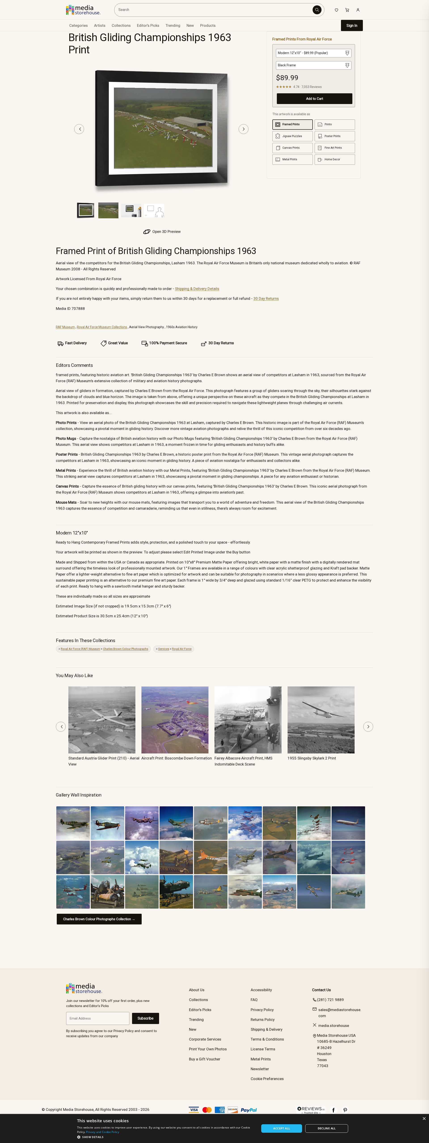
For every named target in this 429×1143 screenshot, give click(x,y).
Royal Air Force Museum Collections (102, 327)
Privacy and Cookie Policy (102, 1132)
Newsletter (260, 1069)
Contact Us (321, 990)
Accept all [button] (281, 1128)
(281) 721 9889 (330, 999)
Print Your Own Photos (208, 1049)
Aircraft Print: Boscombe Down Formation (176, 758)
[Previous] (79, 129)
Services (163, 649)
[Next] (243, 129)
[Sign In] (358, 10)
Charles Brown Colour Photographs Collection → (99, 919)
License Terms (263, 1049)
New (190, 25)
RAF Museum (65, 327)
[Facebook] (333, 1112)
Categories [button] (78, 25)
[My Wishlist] (336, 10)
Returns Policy (263, 1019)
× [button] (424, 1118)
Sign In (352, 25)
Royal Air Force (181, 649)
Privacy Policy (262, 1009)
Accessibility (261, 990)
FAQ (254, 999)
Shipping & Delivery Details (197, 288)
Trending (173, 25)
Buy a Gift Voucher (204, 1059)
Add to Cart (314, 99)
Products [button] (208, 25)
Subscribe (146, 1018)
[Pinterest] (345, 1112)
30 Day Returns (266, 298)
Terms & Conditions (267, 1039)
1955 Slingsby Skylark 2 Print (312, 758)
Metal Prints (261, 1059)
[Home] (86, 10)
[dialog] (214, 1128)
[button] (165, 1137)
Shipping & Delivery (266, 1029)
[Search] (317, 9)
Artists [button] (99, 25)
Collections (121, 25)
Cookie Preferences (267, 1078)
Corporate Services (205, 1039)
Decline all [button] (327, 1128)
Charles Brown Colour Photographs (125, 649)
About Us (196, 990)
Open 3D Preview (166, 231)
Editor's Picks (148, 25)
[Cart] (347, 10)
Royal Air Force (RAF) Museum (80, 649)
